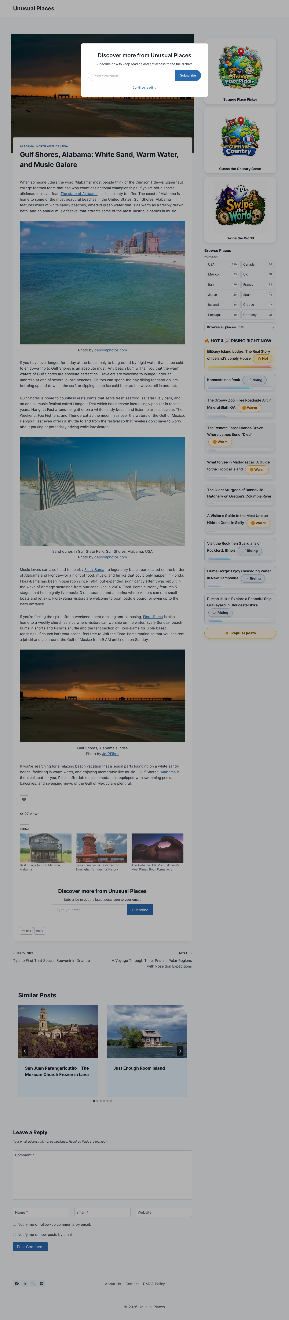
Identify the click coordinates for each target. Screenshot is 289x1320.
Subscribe (188, 75)
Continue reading (144, 87)
